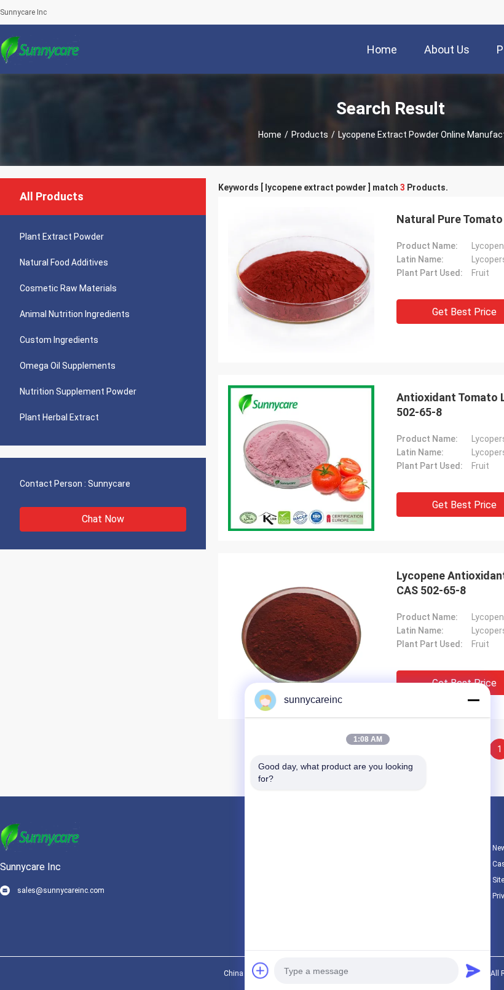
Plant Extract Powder (62, 237)
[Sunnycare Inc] (40, 49)
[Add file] (260, 970)
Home (270, 134)
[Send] (473, 970)
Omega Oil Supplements (68, 366)
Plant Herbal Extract (59, 417)
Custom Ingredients (59, 340)
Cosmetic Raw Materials (68, 288)
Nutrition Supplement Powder (78, 391)
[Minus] (473, 700)
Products (309, 134)
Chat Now (103, 519)
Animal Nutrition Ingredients (75, 314)
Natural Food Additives (64, 262)
